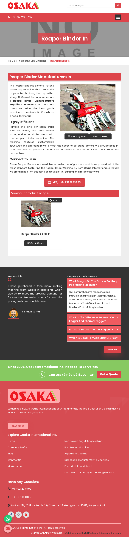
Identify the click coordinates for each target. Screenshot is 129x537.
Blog (10, 453)
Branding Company (111, 532)
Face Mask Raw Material (78, 466)
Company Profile (17, 447)
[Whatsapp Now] (8, 519)
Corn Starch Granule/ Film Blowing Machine (89, 472)
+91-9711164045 (21, 497)
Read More (18, 426)
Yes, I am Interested (66, 182)
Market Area (15, 466)
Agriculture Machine (32, 61)
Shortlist (56, 200)
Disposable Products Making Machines (86, 460)
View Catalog (100, 136)
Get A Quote (78, 136)
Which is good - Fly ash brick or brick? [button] (93, 338)
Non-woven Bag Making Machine (83, 441)
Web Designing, (73, 532)
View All (112, 349)
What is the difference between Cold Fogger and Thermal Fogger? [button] (92, 319)
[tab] (94, 283)
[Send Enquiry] (8, 529)
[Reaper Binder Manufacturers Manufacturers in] (87, 107)
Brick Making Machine (76, 447)
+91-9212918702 (21, 17)
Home (11, 61)
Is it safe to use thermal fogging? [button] (91, 329)
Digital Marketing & (91, 532)
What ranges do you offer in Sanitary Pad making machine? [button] (93, 283)
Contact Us (14, 460)
